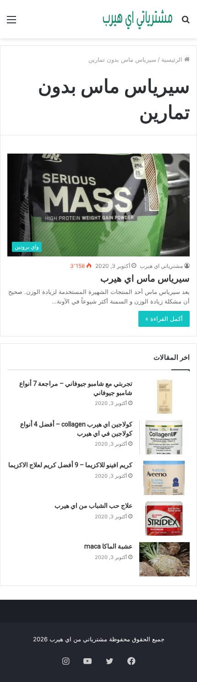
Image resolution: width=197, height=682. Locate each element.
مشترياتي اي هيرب (161, 265)
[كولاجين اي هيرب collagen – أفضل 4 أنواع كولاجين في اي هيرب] (164, 437)
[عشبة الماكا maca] (164, 559)
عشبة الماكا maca (108, 546)
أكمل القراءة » (164, 318)
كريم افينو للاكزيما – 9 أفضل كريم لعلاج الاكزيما (70, 465)
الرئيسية (172, 59)
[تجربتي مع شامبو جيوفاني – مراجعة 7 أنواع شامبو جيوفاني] (164, 396)
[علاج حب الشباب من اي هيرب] (164, 518)
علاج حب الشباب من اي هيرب (93, 505)
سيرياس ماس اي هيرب (145, 278)
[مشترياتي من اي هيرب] (137, 19)
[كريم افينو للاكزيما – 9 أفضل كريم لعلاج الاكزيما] (164, 478)
